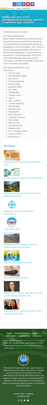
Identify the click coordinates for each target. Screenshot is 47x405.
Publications (11, 336)
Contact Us (37, 336)
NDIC (28, 396)
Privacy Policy (19, 394)
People (35, 333)
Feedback (29, 394)
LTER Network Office (31, 340)
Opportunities (24, 336)
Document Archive (22, 333)
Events (9, 333)
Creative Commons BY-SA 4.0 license (29, 348)
